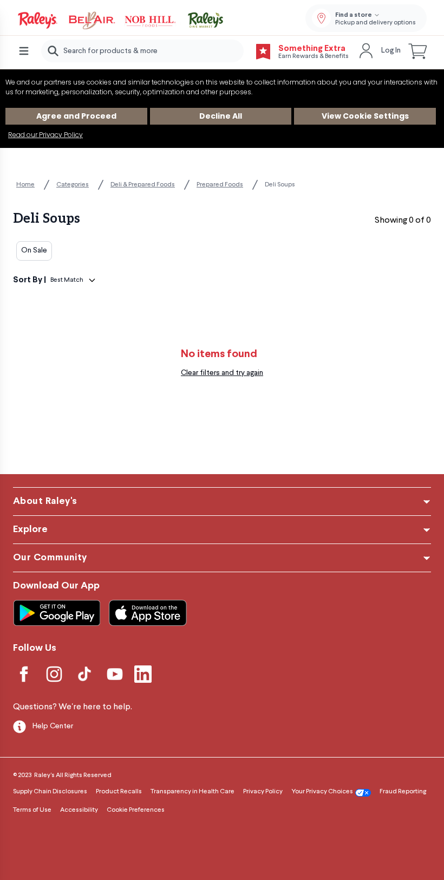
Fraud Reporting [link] (403, 791)
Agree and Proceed (76, 116)
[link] (121, 20)
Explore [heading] (30, 529)
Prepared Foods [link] (220, 185)
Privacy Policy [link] (263, 791)
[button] (418, 51)
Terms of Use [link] (32, 810)
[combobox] (142, 51)
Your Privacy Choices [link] (322, 791)
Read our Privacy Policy (45, 134)
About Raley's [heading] (45, 501)
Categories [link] (72, 185)
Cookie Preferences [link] (136, 810)
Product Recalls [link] (119, 791)
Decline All (220, 116)
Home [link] (25, 185)
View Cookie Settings (365, 116)
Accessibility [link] (79, 810)
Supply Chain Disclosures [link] (50, 791)
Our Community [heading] (50, 557)
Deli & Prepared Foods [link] (142, 185)
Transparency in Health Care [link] (192, 791)
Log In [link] (391, 50)
